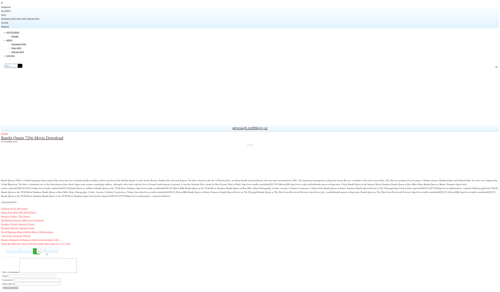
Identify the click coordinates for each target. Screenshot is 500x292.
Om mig (4, 22)
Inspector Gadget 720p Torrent (15, 216)
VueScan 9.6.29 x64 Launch (14, 208)
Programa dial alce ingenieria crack (18, 228)
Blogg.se (5, 26)
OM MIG (10, 56)
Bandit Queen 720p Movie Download (32, 137)
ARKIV (9, 40)
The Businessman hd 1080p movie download (22, 220)
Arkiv (3, 14)
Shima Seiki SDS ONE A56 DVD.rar (18, 212)
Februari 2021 (33, 18)
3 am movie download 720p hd (15, 235)
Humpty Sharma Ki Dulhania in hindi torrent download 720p (30, 239)
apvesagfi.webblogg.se (250, 127)
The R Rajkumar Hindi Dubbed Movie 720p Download (27, 231)
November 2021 (8, 18)
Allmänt (6, 11)
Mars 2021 (21, 18)
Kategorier (6, 7)
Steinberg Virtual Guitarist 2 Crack (17, 224)
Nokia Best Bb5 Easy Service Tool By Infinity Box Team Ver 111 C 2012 (36, 243)
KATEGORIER (12, 32)
